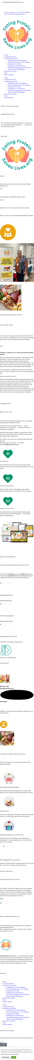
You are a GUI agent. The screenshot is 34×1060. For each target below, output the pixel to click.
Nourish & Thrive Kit (10, 56)
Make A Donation (9, 74)
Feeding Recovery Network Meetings (17, 60)
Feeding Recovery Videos (14, 64)
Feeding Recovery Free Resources (16, 65)
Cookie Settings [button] (5, 1057)
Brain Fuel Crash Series (11, 71)
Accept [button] (13, 1057)
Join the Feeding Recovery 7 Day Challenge (19, 62)
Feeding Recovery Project (11, 58)
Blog (6, 73)
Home (6, 55)
